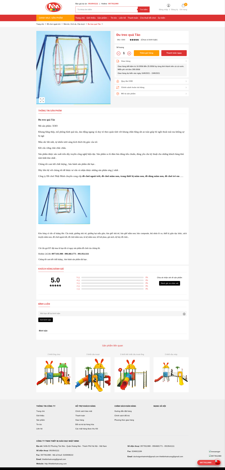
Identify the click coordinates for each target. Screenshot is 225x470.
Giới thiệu (91, 18)
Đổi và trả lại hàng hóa (84, 424)
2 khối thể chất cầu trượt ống (132, 354)
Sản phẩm (102, 18)
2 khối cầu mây (171, 354)
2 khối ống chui (54, 354)
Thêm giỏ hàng (146, 53)
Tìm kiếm (144, 9)
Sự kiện (161, 18)
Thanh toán (133, 18)
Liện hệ (122, 18)
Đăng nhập (163, 9)
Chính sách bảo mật (83, 411)
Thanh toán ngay (174, 53)
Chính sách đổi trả (122, 415)
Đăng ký (174, 9)
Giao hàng (79, 420)
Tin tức (114, 18)
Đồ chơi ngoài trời (54, 24)
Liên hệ (39, 429)
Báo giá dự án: (86, 4)
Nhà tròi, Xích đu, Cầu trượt (74, 24)
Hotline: (109, 4)
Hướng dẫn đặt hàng (123, 411)
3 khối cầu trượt (92, 354)
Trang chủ (80, 18)
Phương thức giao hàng (124, 420)
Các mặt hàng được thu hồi (86, 429)
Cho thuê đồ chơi (148, 18)
